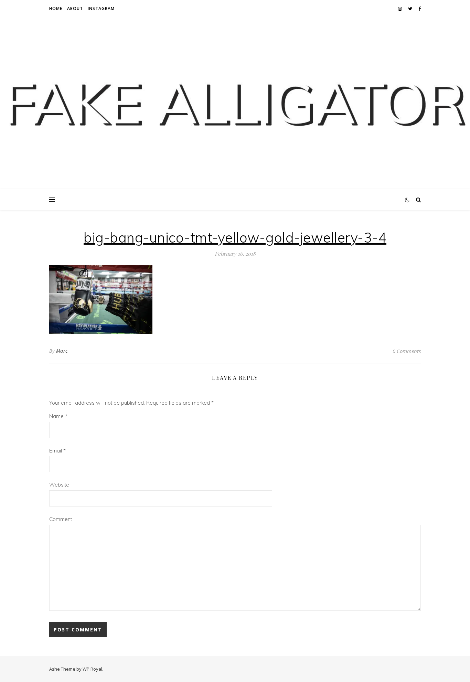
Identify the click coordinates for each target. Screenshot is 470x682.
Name (58, 416)
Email (57, 450)
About (75, 8)
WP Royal (92, 669)
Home (55, 8)
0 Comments (407, 351)
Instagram (101, 8)
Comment (60, 519)
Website (59, 484)
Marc (62, 351)
